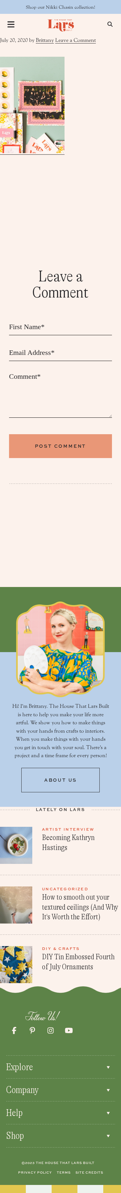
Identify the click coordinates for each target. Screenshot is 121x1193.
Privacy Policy (35, 1172)
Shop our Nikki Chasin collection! (60, 7)
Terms (64, 1172)
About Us (60, 780)
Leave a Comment (75, 40)
